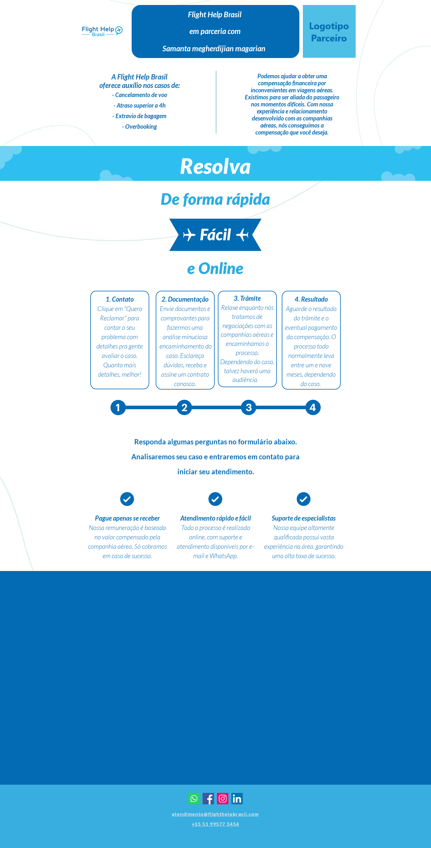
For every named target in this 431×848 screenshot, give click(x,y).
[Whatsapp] (194, 798)
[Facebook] (208, 798)
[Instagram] (222, 798)
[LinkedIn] (237, 798)
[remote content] (215, 681)
